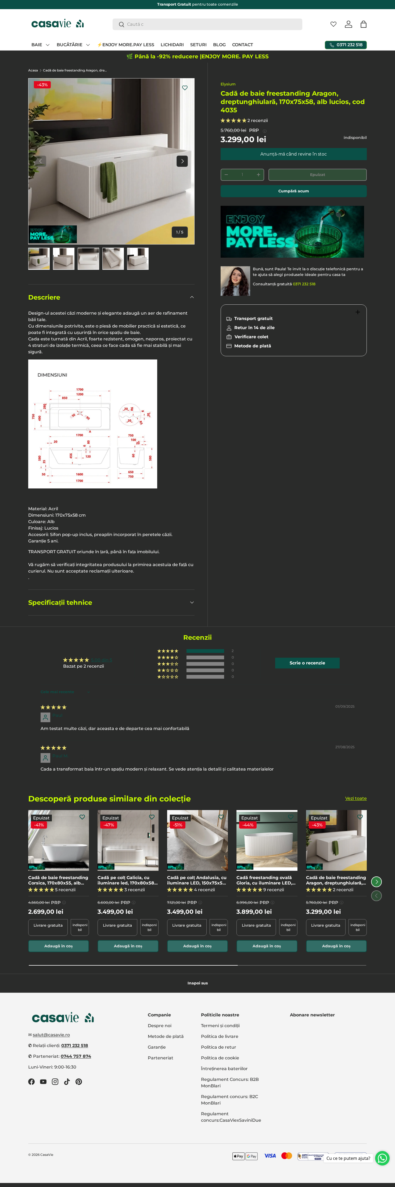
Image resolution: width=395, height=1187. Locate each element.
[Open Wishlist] (333, 24)
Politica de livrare (219, 1036)
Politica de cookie (220, 1057)
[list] (111, 161)
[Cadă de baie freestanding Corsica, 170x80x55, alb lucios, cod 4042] (58, 840)
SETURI (198, 44)
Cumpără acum (293, 191)
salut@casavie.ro (51, 1034)
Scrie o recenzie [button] (307, 663)
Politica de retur (218, 1047)
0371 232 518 (304, 284)
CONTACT (242, 44)
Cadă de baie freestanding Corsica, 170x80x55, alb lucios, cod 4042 (58, 880)
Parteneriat (160, 1057)
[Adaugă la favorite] (184, 87)
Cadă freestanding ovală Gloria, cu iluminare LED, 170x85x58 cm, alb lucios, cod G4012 (265, 880)
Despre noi (159, 1025)
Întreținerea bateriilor (224, 1068)
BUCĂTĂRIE (69, 44)
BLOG (219, 44)
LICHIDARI (172, 44)
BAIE (36, 44)
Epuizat (317, 174)
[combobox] (208, 24)
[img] (53, 707)
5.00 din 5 (101, 660)
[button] (363, 24)
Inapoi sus (198, 983)
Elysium (228, 84)
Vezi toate (356, 798)
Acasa (33, 70)
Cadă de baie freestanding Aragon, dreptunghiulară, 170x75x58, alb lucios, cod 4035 (75, 70)
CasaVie (46, 1155)
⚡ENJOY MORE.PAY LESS (125, 44)
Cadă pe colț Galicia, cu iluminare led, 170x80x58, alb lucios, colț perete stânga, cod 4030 (126, 880)
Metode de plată (166, 1036)
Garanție (157, 1047)
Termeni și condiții (220, 1025)
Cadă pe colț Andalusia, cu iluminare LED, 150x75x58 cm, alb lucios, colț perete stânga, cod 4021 (197, 880)
